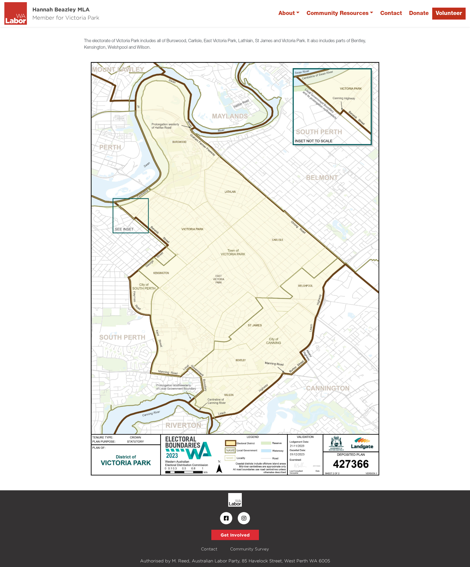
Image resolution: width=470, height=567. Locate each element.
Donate (419, 13)
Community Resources (338, 13)
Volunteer (449, 13)
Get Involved (235, 534)
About (287, 13)
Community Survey (249, 549)
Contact (391, 13)
